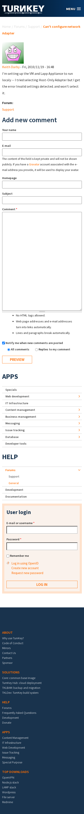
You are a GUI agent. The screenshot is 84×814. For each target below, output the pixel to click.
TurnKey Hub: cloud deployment (22, 683)
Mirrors (6, 648)
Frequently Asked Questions (19, 713)
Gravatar (34, 164)
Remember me (19, 556)
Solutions (11, 672)
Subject (7, 193)
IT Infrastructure (16, 403)
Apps (10, 376)
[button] (73, 8)
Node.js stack (10, 782)
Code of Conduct (12, 643)
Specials (11, 390)
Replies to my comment (54, 349)
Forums (19, 26)
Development (14, 490)
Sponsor (7, 663)
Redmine (7, 802)
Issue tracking (15, 430)
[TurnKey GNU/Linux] (23, 12)
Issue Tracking (10, 752)
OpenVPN (8, 777)
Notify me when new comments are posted (34, 343)
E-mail (6, 145)
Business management (20, 417)
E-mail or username (20, 523)
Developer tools (15, 443)
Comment (9, 209)
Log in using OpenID (25, 563)
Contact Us (9, 653)
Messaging (12, 423)
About (7, 632)
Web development (17, 396)
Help (10, 457)
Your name (9, 130)
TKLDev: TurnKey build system (20, 693)
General (14, 483)
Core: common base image (18, 678)
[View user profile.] (13, 52)
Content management (20, 410)
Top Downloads (15, 772)
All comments (20, 349)
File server (8, 797)
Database (12, 437)
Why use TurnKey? (13, 638)
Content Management (15, 738)
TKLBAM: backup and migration (21, 688)
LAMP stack (9, 787)
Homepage (9, 178)
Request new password (27, 573)
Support (34, 26)
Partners (7, 658)
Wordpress (9, 792)
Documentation (16, 496)
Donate (6, 722)
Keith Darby (11, 67)
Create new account (25, 568)
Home (6, 26)
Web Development (13, 747)
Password (13, 539)
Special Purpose (12, 762)
